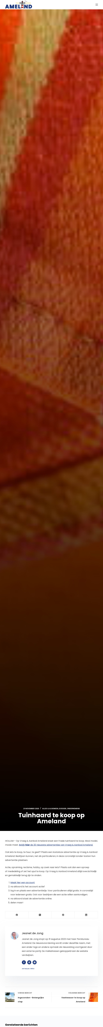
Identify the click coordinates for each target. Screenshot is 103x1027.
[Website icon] (29, 962)
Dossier (62, 808)
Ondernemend (73, 808)
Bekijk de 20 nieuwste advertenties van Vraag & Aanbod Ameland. (56, 844)
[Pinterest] (63, 914)
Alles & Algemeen (50, 808)
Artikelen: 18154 (28, 969)
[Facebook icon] (24, 962)
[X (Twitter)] (40, 914)
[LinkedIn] (86, 914)
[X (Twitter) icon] (35, 962)
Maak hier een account (22, 882)
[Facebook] (16, 914)
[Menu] (96, 4)
